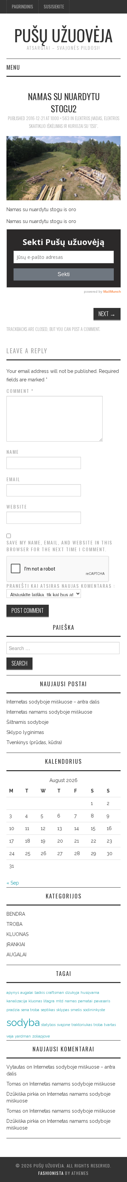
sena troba (30, 1010)
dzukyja (72, 992)
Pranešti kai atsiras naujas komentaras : (60, 585)
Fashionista (51, 1173)
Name (12, 451)
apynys (12, 992)
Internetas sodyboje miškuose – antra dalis (53, 702)
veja (10, 1036)
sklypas (62, 1010)
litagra (49, 1001)
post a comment (85, 329)
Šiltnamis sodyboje (27, 722)
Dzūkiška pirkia (22, 1094)
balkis (40, 992)
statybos (48, 1025)
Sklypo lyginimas (25, 732)
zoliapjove (41, 1036)
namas (71, 1001)
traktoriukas (81, 1025)
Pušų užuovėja (63, 35)
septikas (48, 1010)
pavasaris (102, 1001)
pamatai (85, 1001)
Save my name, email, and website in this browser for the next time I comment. (59, 546)
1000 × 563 (59, 118)
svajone (63, 1025)
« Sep (12, 883)
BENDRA (15, 914)
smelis (76, 1010)
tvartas (110, 1025)
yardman (23, 1036)
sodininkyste (94, 1010)
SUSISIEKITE (54, 6)
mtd (59, 1001)
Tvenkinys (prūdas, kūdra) (34, 742)
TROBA (14, 924)
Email (13, 479)
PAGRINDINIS (22, 6)
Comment (20, 390)
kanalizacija (16, 1001)
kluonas (35, 1001)
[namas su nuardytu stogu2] (63, 167)
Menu (13, 67)
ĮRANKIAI (15, 944)
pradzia (13, 1010)
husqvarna (90, 992)
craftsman (55, 992)
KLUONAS (17, 934)
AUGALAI (16, 954)
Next (107, 313)
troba (98, 1025)
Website (16, 506)
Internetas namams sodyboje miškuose (49, 712)
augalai (26, 992)
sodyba (23, 1022)
